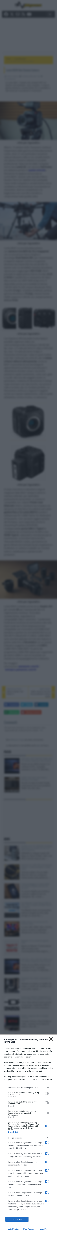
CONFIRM (17, 1219)
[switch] (47, 1093)
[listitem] (28, 1087)
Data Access (28, 1229)
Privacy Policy (43, 1229)
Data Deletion (13, 1229)
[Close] (51, 1039)
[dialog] (28, 1134)
